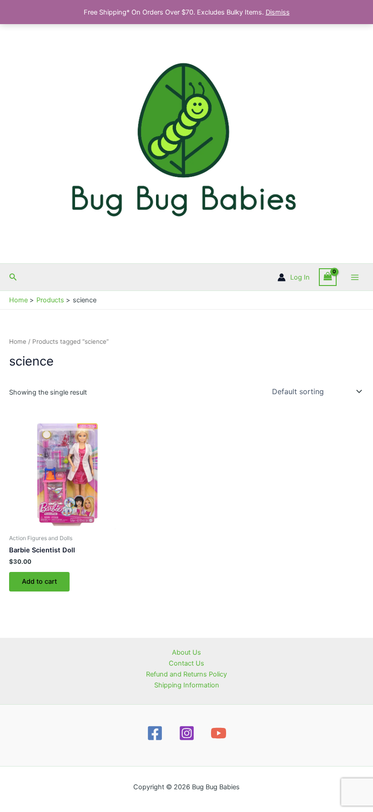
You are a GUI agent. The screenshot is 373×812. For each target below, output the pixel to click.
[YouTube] (219, 733)
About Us (186, 652)
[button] (13, 277)
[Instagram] (187, 733)
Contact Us (186, 663)
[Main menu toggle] (355, 277)
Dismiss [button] (278, 12)
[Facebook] (155, 733)
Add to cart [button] (39, 581)
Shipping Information (186, 685)
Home (17, 341)
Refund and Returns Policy (186, 674)
